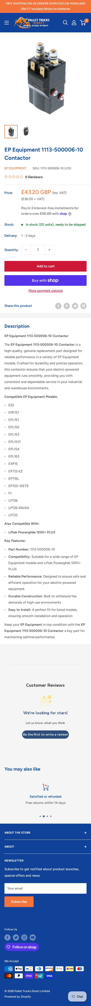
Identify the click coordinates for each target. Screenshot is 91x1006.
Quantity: (11, 250)
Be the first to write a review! (45, 734)
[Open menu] (6, 22)
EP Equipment (15, 168)
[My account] (74, 22)
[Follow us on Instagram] (24, 937)
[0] (83, 22)
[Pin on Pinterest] (67, 306)
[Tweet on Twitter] (75, 306)
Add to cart (46, 266)
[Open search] (65, 22)
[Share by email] (83, 306)
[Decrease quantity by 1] (26, 249)
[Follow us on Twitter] (16, 937)
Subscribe (19, 901)
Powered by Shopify (17, 996)
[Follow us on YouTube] (33, 937)
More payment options (45, 291)
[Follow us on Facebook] (7, 937)
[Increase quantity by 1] (49, 249)
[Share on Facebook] (58, 306)
